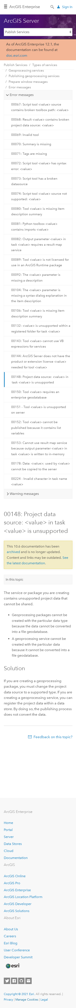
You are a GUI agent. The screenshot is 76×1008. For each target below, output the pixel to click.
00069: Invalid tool (25, 135)
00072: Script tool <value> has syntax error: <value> (38, 166)
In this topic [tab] (14, 579)
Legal (44, 999)
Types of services (44, 65)
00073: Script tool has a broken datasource (34, 181)
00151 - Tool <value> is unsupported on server (38, 409)
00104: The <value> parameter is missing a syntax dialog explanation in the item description (39, 295)
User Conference (17, 950)
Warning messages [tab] (24, 494)
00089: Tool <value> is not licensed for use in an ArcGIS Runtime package (40, 262)
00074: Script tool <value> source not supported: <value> (39, 196)
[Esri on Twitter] (7, 981)
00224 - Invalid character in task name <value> (39, 481)
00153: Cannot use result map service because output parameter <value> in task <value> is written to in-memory (39, 448)
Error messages (20, 87)
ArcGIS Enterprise (17, 890)
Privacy (8, 999)
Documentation (16, 858)
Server (9, 837)
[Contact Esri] (28, 981)
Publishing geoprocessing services (34, 76)
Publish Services (15, 65)
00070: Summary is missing (31, 144)
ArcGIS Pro (12, 883)
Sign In (67, 7)
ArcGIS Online (15, 876)
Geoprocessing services (26, 70)
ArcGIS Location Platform (23, 897)
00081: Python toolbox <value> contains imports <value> (34, 226)
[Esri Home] (12, 966)
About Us (11, 929)
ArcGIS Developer (17, 904)
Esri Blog (10, 943)
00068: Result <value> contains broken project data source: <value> (40, 122)
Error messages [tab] (22, 95)
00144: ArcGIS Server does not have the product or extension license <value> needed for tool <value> (40, 361)
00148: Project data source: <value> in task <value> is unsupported (39, 379)
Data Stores (13, 844)
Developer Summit (18, 957)
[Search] (52, 6)
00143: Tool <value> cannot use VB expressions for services (37, 343)
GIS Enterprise (24, 6)
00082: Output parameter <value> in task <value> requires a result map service (38, 244)
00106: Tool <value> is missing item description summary (37, 313)
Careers (10, 936)
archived (13, 552)
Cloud (8, 851)
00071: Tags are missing (29, 154)
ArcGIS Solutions (16, 911)
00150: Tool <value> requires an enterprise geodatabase (35, 394)
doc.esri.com (16, 55)
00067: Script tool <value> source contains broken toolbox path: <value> (40, 107)
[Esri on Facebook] (14, 981)
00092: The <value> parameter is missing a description (35, 277)
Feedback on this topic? (53, 737)
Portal (8, 830)
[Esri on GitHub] (21, 981)
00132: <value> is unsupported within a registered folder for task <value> (40, 328)
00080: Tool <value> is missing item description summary (37, 211)
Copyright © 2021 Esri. (19, 994)
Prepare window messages (28, 82)
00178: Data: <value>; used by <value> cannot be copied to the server (40, 466)
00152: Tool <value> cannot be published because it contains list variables (36, 427)
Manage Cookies (26, 999)
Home (8, 823)
